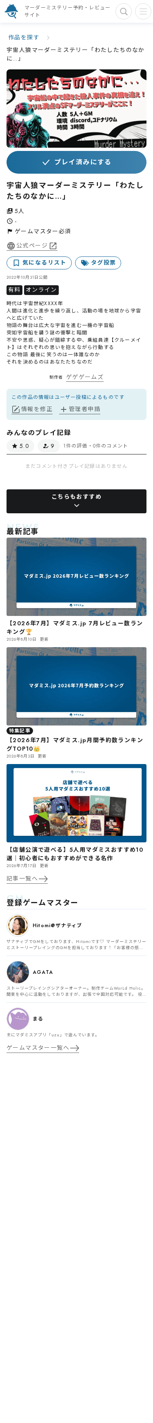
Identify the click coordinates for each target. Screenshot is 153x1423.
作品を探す (24, 37)
